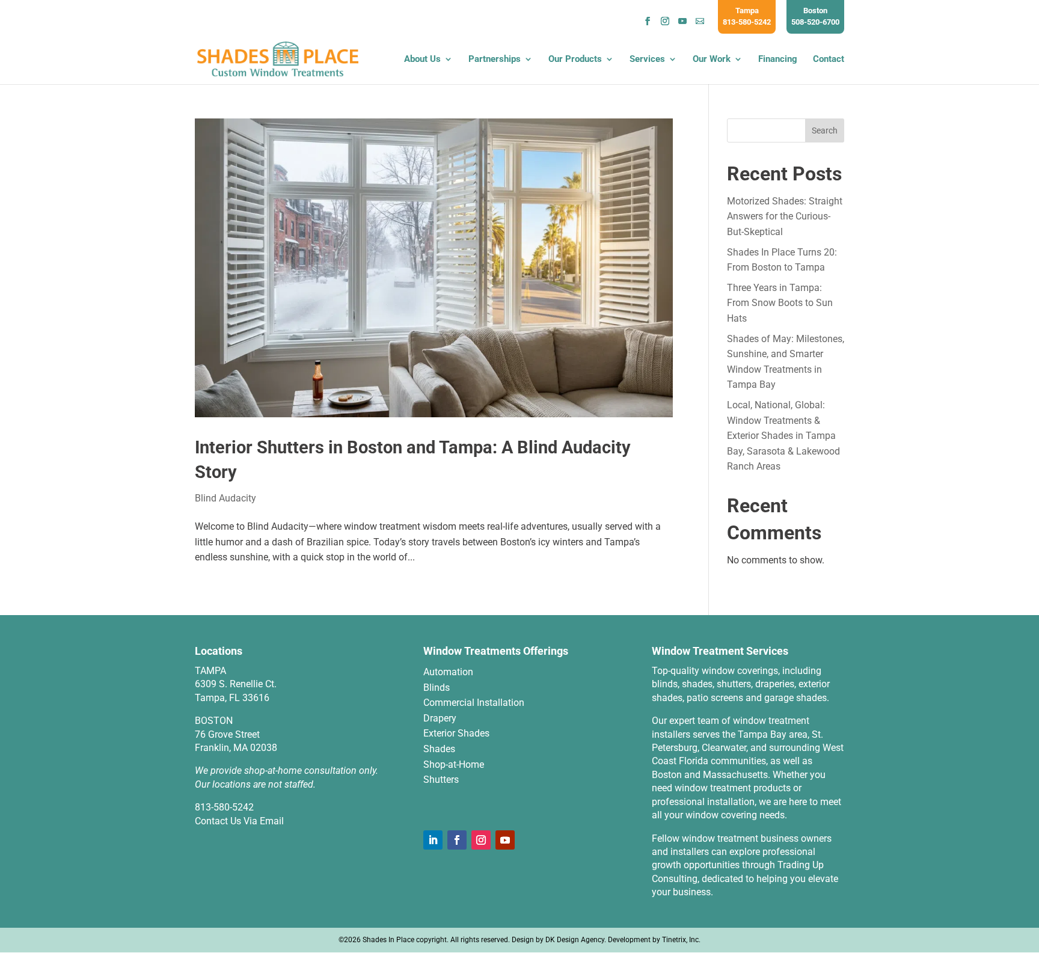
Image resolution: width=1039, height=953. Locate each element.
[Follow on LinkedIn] (433, 840)
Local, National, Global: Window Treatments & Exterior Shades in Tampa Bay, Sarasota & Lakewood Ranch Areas (783, 435)
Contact (828, 59)
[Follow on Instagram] (481, 840)
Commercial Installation (473, 702)
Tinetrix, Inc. (681, 940)
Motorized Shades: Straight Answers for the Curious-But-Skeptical (784, 216)
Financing (777, 59)
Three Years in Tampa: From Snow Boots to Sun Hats (780, 303)
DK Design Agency (574, 940)
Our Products (575, 59)
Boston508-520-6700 (815, 16)
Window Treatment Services (720, 651)
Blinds (436, 687)
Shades (439, 749)
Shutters (441, 779)
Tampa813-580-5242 (747, 16)
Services (647, 59)
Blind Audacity (225, 498)
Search (825, 130)
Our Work (712, 59)
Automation (448, 672)
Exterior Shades (456, 733)
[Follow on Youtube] (505, 840)
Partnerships (494, 59)
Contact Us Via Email (239, 821)
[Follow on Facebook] (457, 840)
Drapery (439, 718)
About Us (422, 59)
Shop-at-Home (453, 764)
